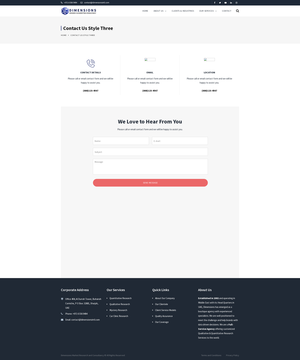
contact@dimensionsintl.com (96, 2)
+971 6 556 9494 (70, 2)
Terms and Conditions (211, 355)
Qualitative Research (120, 304)
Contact (226, 11)
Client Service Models (165, 310)
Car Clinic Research (119, 316)
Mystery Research (118, 310)
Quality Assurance (164, 316)
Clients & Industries (183, 11)
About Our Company (165, 298)
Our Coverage (162, 322)
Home (145, 11)
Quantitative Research (121, 298)
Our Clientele (161, 304)
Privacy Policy (232, 355)
